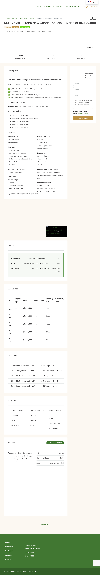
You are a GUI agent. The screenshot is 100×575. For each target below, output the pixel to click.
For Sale (14, 18)
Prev (43, 525)
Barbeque (14, 415)
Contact (76, 7)
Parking (51, 418)
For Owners (57, 7)
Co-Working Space (37, 410)
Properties (47, 7)
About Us (67, 7)
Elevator (33, 415)
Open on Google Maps (55, 443)
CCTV (13, 420)
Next (46, 525)
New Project (23, 18)
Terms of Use (83, 114)
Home (39, 7)
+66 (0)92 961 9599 (90, 7)
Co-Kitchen (15, 425)
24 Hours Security (17, 410)
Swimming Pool (54, 423)
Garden (33, 420)
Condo (32, 18)
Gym (32, 425)
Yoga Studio (53, 428)
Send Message (83, 118)
